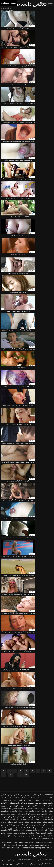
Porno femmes (44, 842)
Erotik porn (26, 860)
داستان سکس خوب (15, 811)
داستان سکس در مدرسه (12, 817)
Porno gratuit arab (9, 842)
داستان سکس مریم (40, 825)
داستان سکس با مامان (24, 806)
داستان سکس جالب (14, 808)
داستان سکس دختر (20, 814)
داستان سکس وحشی (22, 825)
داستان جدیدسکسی (15, 797)
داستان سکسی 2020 (16, 830)
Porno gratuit (22, 845)
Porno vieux (34, 845)
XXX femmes (9, 845)
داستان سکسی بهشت (44, 836)
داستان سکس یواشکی (34, 830)
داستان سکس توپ (30, 808)
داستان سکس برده (45, 808)
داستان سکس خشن (32, 811)
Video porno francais (10, 848)
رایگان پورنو (6, 8)
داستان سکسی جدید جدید (24, 836)
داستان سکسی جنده (40, 838)
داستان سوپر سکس (9, 800)
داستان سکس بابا (8, 806)
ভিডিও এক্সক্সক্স (47, 860)
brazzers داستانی (45, 795)
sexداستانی (32, 795)
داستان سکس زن (8, 819)
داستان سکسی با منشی (30, 833)
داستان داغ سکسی (25, 800)
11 (20, 775)
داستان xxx (28, 797)
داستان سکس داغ (35, 814)
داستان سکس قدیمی (26, 822)
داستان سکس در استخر (33, 817)
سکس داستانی (37, 860)
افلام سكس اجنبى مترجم (11, 860)
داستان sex (37, 797)
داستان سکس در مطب (43, 819)
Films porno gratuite (43, 848)
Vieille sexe (44, 845)
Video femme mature (28, 842)
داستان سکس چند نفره (36, 827)
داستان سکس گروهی (17, 827)
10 (26, 775)
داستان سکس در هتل (25, 819)
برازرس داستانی (20, 795)
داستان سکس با (47, 803)
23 (11, 775)
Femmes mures (27, 848)
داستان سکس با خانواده (11, 803)
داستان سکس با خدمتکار (43, 806)
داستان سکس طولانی (44, 822)
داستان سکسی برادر (10, 833)
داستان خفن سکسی (40, 800)
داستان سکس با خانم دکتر (30, 803)
